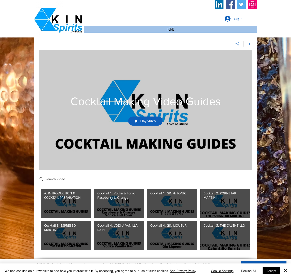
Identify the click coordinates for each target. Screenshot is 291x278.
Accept (271, 270)
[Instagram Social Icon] (252, 4)
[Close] (285, 270)
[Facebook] (230, 4)
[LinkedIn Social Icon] (219, 4)
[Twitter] (241, 4)
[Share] (237, 44)
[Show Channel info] (247, 44)
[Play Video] (65, 203)
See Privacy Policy (183, 270)
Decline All (248, 270)
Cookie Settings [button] (222, 270)
